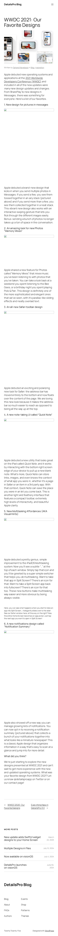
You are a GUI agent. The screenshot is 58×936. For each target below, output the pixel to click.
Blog (33, 67)
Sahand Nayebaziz (20, 67)
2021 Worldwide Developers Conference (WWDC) (23, 79)
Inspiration (39, 67)
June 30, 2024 (50, 866)
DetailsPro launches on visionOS (15, 866)
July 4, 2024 (49, 856)
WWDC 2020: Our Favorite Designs (14, 806)
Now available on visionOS (18, 856)
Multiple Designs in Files (17, 848)
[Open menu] (52, 4)
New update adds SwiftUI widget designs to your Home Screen (22, 838)
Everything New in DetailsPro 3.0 (39, 806)
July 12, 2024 (48, 848)
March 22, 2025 (50, 838)
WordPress (49, 930)
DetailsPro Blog (12, 4)
